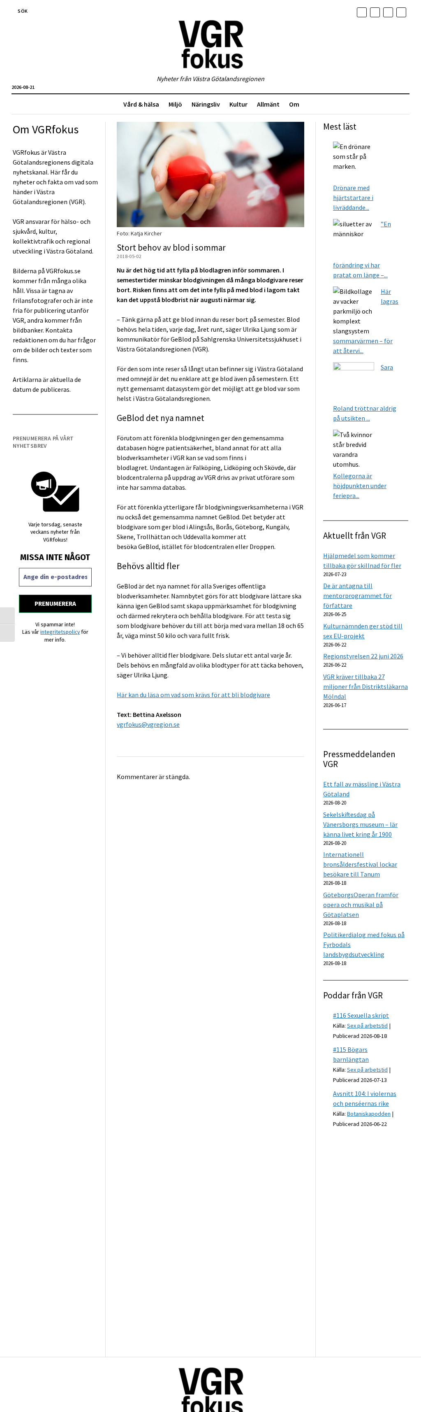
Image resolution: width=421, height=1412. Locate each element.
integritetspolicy (60, 632)
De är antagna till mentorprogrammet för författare (357, 595)
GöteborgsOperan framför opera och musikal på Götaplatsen (360, 905)
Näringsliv (206, 104)
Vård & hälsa (141, 104)
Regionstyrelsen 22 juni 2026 (363, 656)
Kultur (238, 104)
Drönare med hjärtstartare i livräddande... (353, 198)
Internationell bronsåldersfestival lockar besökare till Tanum (360, 864)
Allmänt (268, 104)
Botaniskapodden (369, 1113)
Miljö (175, 104)
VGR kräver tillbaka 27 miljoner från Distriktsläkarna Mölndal (365, 686)
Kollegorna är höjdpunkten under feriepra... (359, 486)
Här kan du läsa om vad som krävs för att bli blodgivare (193, 695)
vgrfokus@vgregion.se (148, 724)
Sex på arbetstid (367, 1025)
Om (294, 104)
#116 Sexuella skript (361, 1015)
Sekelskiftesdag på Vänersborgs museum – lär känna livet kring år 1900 (360, 824)
